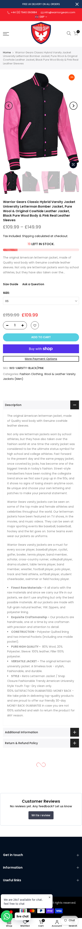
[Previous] (9, 106)
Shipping (28, 236)
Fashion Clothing (31, 374)
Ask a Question (33, 284)
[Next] (73, 106)
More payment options (41, 359)
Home (7, 52)
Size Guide (10, 284)
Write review (41, 815)
